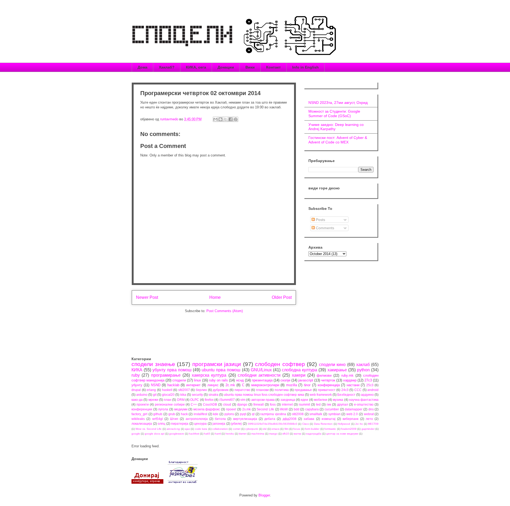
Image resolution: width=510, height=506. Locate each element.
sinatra (213, 394)
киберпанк (350, 418)
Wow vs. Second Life (148, 428)
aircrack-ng (173, 428)
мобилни (320, 399)
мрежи (153, 399)
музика (338, 399)
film (286, 428)
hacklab (173, 385)
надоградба (313, 433)
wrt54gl (157, 418)
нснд (240, 380)
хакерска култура (209, 375)
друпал (342, 404)
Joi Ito (359, 423)
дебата (269, 418)
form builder (312, 428)
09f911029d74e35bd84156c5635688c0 (272, 423)
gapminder (368, 428)
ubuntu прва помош (221, 370)
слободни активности (259, 375)
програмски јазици (216, 364)
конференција (329, 385)
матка (297, 433)
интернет (193, 385)
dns (371, 409)
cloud (227, 404)
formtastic (330, 428)
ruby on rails (218, 380)
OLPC (194, 399)
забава (309, 418)
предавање (303, 390)
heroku (230, 433)
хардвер (349, 380)
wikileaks (138, 418)
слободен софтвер (280, 364)
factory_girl (139, 414)
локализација (141, 423)
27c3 (368, 380)
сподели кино (332, 364)
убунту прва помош (171, 370)
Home (215, 297)
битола (220, 418)
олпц (161, 423)
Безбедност (346, 394)
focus (296, 428)
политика (282, 390)
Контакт (273, 67)
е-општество (363, 404)
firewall (258, 404)
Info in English (305, 67)
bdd (296, 409)
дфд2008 (289, 418)
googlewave (176, 433)
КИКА (136, 370)
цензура (200, 423)
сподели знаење (153, 364)
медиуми (181, 409)
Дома (142, 67)
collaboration (220, 428)
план (167, 399)
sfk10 (285, 433)
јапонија (218, 423)
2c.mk (230, 385)
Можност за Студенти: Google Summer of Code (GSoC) (334, 113)
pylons (229, 414)
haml (218, 433)
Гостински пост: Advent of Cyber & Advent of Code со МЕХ (337, 139)
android (373, 390)
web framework (321, 394)
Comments (324, 228)
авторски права (263, 399)
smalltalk (315, 414)
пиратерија (179, 423)
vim (242, 399)
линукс (213, 385)
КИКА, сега (196, 67)
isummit (304, 404)
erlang (151, 390)
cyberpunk (251, 428)
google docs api (154, 433)
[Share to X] (225, 119)
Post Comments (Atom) (224, 311)
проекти (143, 404)
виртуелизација (245, 418)
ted (318, 404)
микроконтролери (265, 385)
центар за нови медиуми (342, 433)
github (157, 414)
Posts (320, 220)
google (135, 433)
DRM (181, 399)
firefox (209, 399)
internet (287, 404)
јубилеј (236, 423)
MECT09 (373, 423)
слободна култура (299, 370)
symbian (334, 414)
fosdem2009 (348, 428)
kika (183, 394)
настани (353, 385)
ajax (187, 428)
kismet (242, 433)
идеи (304, 399)
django (242, 404)
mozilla (291, 385)
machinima (257, 433)
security (197, 394)
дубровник (220, 390)
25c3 (369, 385)
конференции (141, 409)
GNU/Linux (261, 370)
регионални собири (170, 404)
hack (184, 414)
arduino (141, 394)
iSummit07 (227, 399)
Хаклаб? (167, 67)
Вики (250, 67)
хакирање (337, 370)
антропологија (197, 418)
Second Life (265, 409)
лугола (163, 409)
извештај (328, 418)
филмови (324, 375)
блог (307, 385)
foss (273, 404)
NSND (155, 385)
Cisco (305, 423)
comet (236, 428)
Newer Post (147, 297)
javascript (305, 380)
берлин (201, 390)
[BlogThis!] (220, 119)
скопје (285, 380)
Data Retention (323, 423)
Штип (174, 418)
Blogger (264, 495)
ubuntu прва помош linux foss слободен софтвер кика (264, 394)
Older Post (282, 297)
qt (253, 414)
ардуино (367, 394)
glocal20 (168, 394)
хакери (298, 375)
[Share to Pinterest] (235, 119)
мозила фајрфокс (206, 409)
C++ (194, 404)
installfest (200, 414)
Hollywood (344, 423)
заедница (287, 399)
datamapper (353, 409)
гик (329, 404)
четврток (328, 380)
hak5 (207, 433)
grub (171, 414)
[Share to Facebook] (230, 119)
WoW (284, 409)
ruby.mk (347, 375)
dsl (264, 428)
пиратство (242, 390)
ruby (135, 375)
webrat (369, 414)
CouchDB (210, 404)
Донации (226, 67)
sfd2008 (298, 414)
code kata (201, 428)
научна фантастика (364, 399)
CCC (358, 390)
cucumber (332, 409)
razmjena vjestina (273, 414)
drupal (136, 390)
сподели (179, 380)
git (154, 394)
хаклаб (363, 364)
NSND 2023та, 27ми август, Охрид (338, 102)
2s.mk (246, 409)
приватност (326, 390)
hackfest (194, 433)
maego (273, 433)
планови (262, 390)
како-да (137, 399)
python (363, 370)
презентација (262, 380)
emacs (275, 428)
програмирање (166, 375)
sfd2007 (184, 390)
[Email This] (215, 119)
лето (369, 418)
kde (215, 414)
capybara (312, 409)
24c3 (344, 390)
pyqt (243, 414)
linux (197, 380)
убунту (136, 385)
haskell (167, 390)
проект (231, 409)
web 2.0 (352, 414)
